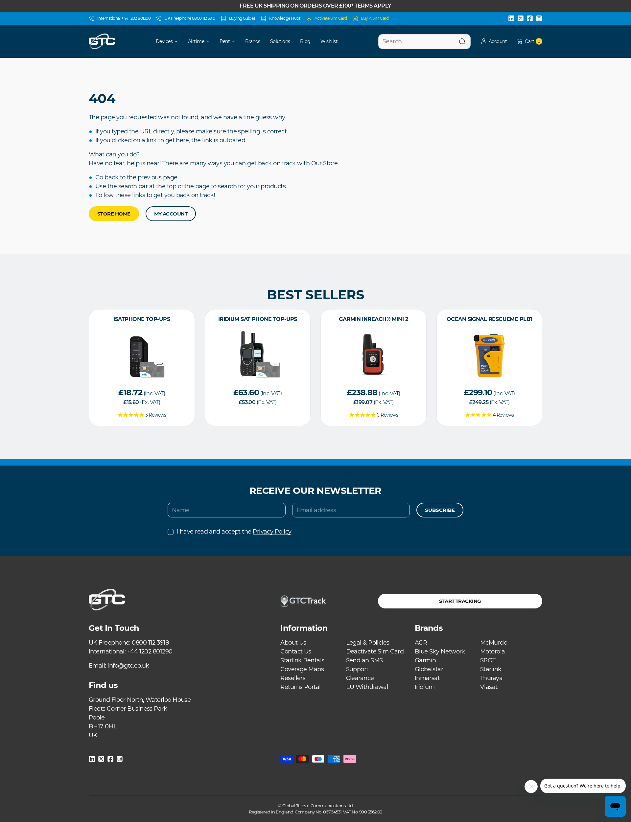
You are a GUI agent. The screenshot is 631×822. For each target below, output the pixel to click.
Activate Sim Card (331, 18)
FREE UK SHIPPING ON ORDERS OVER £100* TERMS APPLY (315, 6)
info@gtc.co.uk (128, 665)
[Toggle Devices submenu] (178, 41)
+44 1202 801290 (150, 651)
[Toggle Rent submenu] (235, 41)
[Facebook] (529, 18)
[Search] (462, 41)
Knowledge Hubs (285, 18)
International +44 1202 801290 (124, 18)
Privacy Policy (272, 531)
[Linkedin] (511, 18)
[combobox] (424, 41)
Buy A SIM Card (375, 18)
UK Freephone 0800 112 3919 (189, 18)
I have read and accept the (234, 531)
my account (171, 214)
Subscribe (440, 510)
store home (113, 214)
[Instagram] (539, 18)
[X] (520, 18)
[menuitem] (162, 41)
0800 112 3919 (150, 642)
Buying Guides (242, 18)
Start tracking (460, 601)
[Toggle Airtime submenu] (210, 41)
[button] (494, 41)
